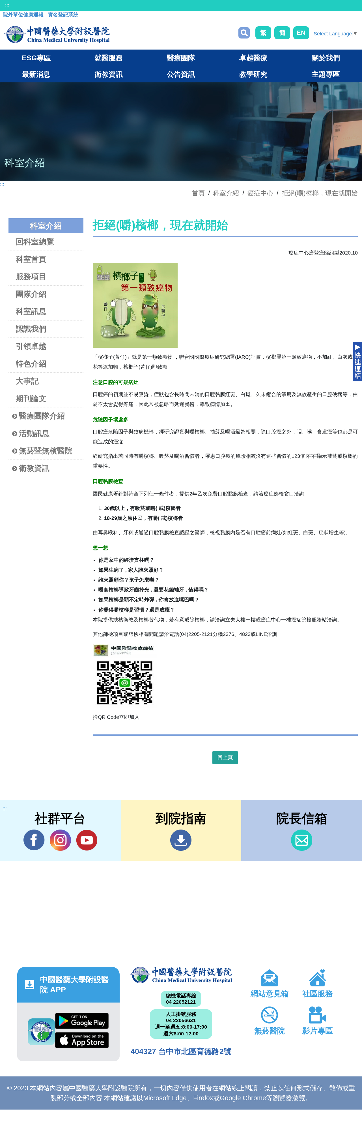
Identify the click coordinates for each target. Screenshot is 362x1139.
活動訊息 (34, 433)
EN (301, 32)
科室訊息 (31, 311)
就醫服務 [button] (108, 58)
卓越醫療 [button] (253, 58)
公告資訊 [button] (181, 74)
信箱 (301, 840)
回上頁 (225, 757)
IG (60, 840)
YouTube (86, 840)
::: (7, 5)
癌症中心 (260, 193)
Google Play (82, 1022)
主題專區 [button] (326, 74)
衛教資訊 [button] (108, 74)
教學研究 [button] (253, 74)
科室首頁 (31, 259)
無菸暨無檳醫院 (45, 450)
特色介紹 (31, 364)
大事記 (27, 381)
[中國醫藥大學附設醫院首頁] (57, 34)
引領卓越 (31, 346)
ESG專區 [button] (36, 58)
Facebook (34, 840)
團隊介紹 (31, 294)
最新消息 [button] (36, 74)
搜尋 (244, 33)
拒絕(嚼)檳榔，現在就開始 (320, 193)
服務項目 (31, 276)
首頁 (198, 193)
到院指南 (180, 840)
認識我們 (31, 329)
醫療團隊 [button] (181, 58)
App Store (82, 1041)
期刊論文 (31, 398)
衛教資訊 (34, 468)
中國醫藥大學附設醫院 (181, 975)
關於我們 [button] (326, 58)
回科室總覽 (35, 242)
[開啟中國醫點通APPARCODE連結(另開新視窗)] (41, 1032)
